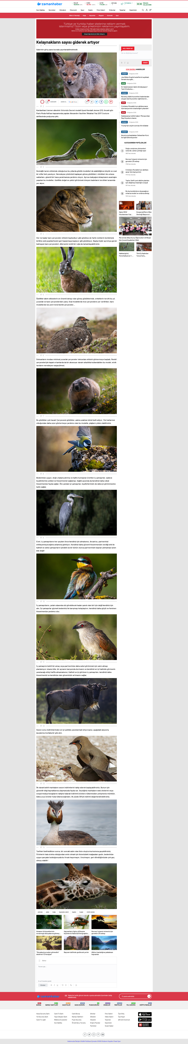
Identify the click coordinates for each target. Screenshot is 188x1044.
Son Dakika (40, 10)
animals (40, 912)
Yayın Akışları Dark (60, 1017)
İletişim (78, 1041)
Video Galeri (109, 1017)
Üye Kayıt (121, 1017)
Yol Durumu (130, 1004)
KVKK (99, 1041)
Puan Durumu (94, 1004)
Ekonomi (73, 10)
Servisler (52, 10)
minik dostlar (91, 912)
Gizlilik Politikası (86, 1041)
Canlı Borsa (76, 1014)
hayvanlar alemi (64, 912)
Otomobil (109, 15)
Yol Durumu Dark (42, 1017)
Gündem (63, 10)
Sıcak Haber (109, 1026)
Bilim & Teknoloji (74, 15)
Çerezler (94, 1041)
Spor (82, 10)
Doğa (84, 15)
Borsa (38, 1004)
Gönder (42, 985)
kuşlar (81, 912)
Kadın (90, 10)
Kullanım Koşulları (107, 1041)
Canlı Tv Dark (58, 1014)
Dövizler (93, 1017)
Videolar (112, 10)
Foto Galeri (101, 10)
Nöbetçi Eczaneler (60, 1020)
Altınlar (92, 1014)
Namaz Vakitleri (51, 1004)
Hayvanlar (92, 15)
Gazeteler (133, 10)
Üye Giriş (121, 1014)
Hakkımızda (71, 1041)
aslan (47, 912)
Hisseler (106, 1004)
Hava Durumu (80, 1004)
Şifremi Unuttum (124, 1020)
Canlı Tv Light (41, 1020)
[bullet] (65, 985)
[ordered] (62, 985)
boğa (54, 912)
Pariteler (118, 1004)
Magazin (101, 15)
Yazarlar (122, 10)
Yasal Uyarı (117, 1041)
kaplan (74, 912)
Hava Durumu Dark (43, 1014)
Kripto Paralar (146, 1004)
